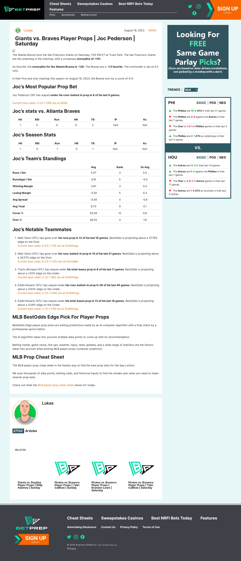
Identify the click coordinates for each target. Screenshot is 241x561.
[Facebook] (194, 13)
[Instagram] (199, 6)
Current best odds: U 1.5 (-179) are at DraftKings (48, 308)
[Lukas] (17, 30)
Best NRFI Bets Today (136, 4)
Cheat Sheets (60, 4)
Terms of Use (151, 527)
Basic (201, 103)
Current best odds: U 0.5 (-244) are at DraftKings (48, 293)
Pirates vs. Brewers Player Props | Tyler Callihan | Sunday (67, 485)
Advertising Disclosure (81, 527)
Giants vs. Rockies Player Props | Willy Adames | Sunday (30, 485)
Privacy (71, 548)
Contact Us (108, 527)
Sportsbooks (68, 14)
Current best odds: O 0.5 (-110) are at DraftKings (48, 245)
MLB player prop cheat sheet (56, 385)
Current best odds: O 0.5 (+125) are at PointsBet (48, 261)
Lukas (28, 30)
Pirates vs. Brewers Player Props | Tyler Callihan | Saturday (140, 485)
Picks (52, 14)
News (152, 30)
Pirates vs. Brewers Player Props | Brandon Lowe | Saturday (104, 486)
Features (56, 9)
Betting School (89, 14)
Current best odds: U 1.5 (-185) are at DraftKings (48, 277)
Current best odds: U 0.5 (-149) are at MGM (39, 103)
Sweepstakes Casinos (95, 4)
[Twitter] (190, 6)
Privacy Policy (129, 527)
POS (213, 103)
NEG (222, 103)
